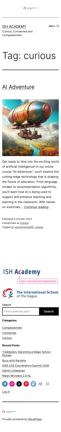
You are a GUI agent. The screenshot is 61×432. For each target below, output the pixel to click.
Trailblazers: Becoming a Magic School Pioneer (26, 353)
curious (39, 227)
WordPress (35, 419)
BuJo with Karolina (14, 360)
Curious (24, 222)
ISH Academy (14, 26)
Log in (6, 391)
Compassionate (12, 327)
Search (6, 304)
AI (12, 227)
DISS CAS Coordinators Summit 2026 (25, 365)
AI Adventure (18, 87)
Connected (9, 332)
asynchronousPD (24, 227)
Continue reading (36, 207)
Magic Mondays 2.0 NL (16, 375)
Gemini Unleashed (13, 370)
